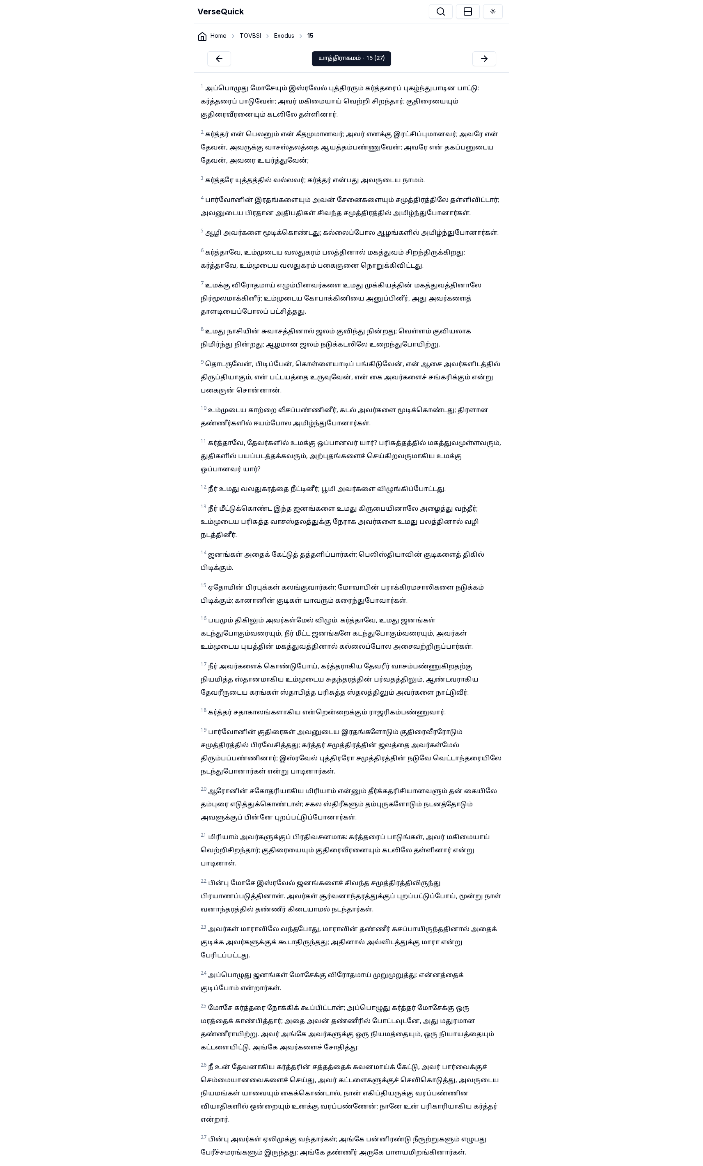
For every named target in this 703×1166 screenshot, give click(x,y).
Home (219, 35)
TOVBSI (250, 35)
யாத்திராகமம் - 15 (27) (351, 58)
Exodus (284, 35)
